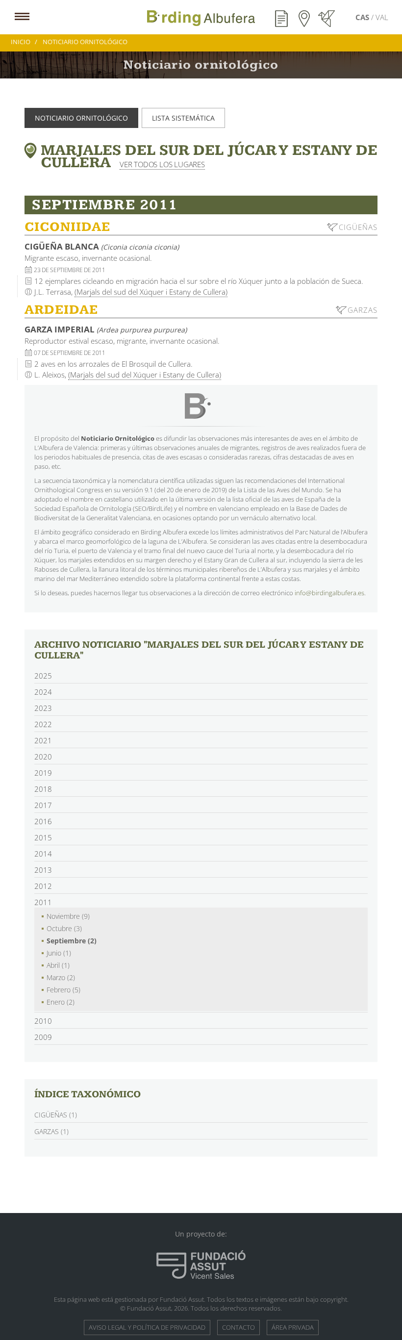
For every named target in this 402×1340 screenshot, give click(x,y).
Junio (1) (59, 953)
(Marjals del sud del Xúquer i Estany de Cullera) (151, 292)
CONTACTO (238, 1327)
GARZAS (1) (51, 1131)
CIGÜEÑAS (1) (55, 1114)
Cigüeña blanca (102, 246)
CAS (363, 17)
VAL (382, 17)
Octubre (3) (64, 928)
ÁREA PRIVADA (293, 1327)
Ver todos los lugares (162, 164)
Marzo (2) (61, 977)
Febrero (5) (63, 989)
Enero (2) (61, 1002)
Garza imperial (106, 329)
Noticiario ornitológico (81, 118)
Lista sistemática (183, 118)
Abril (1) (58, 965)
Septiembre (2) (72, 940)
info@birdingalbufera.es (329, 592)
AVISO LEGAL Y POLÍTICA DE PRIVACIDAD (147, 1327)
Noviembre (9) (68, 916)
